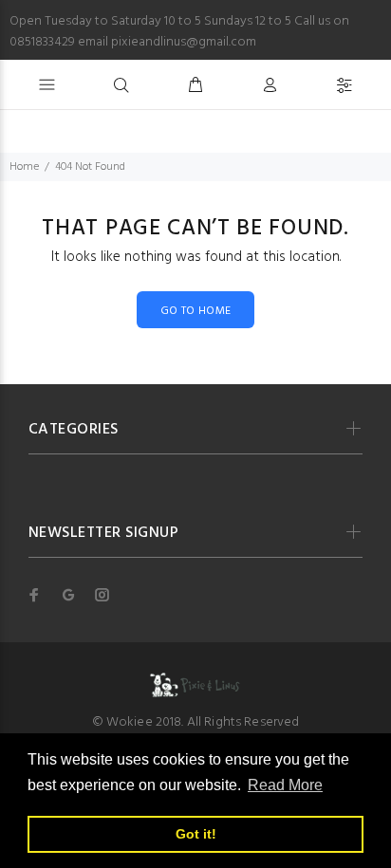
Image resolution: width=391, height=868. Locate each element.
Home (24, 166)
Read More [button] (285, 785)
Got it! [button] (196, 833)
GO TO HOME (196, 311)
